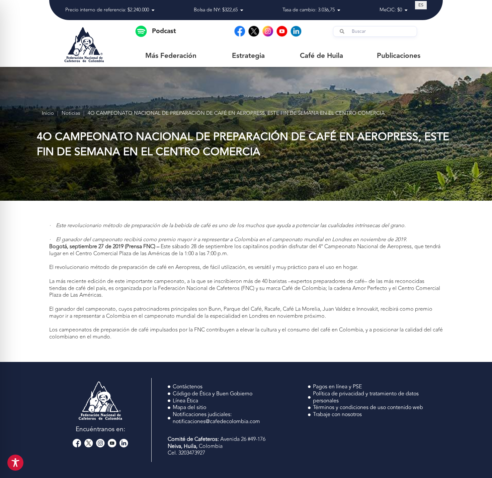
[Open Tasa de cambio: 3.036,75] (338, 10)
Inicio (48, 113)
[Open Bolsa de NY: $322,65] (241, 10)
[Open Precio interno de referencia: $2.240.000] (153, 10)
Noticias (71, 113)
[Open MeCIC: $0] (406, 10)
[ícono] (77, 443)
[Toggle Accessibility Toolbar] (15, 462)
